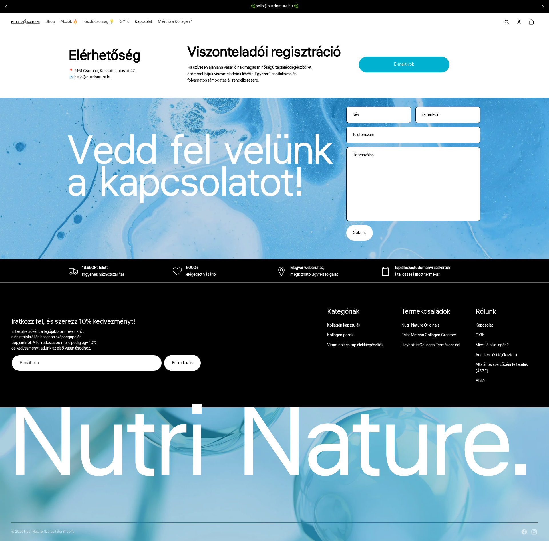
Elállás (481, 381)
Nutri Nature (33, 531)
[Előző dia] (6, 6)
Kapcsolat (484, 325)
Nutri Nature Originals (420, 325)
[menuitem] (50, 22)
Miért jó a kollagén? (492, 345)
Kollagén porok (340, 335)
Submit (359, 233)
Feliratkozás (182, 363)
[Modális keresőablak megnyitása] (506, 22)
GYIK (480, 335)
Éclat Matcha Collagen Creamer (428, 335)
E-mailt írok (404, 64)
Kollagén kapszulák (343, 325)
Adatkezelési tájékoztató (496, 355)
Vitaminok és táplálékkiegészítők (355, 345)
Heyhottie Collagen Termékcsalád (430, 345)
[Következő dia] (542, 6)
